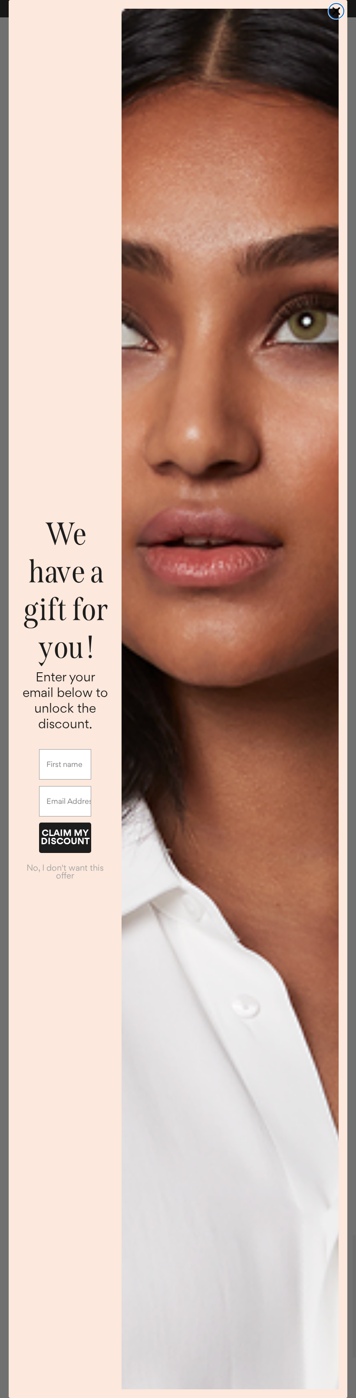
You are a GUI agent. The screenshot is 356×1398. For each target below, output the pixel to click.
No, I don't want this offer (65, 872)
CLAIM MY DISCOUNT (65, 836)
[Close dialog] (336, 11)
